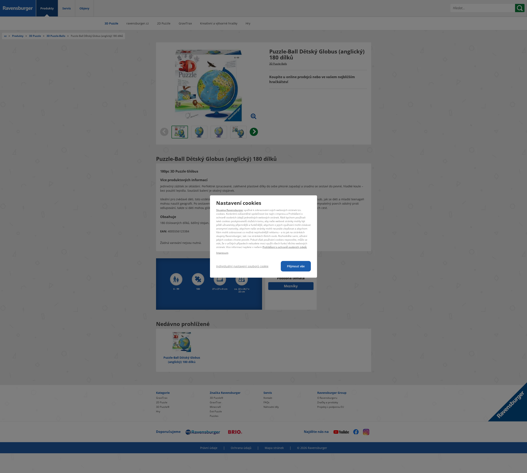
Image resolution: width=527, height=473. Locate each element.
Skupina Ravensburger (229, 210)
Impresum (222, 253)
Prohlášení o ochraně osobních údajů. (284, 247)
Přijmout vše (296, 266)
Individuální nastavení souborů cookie (242, 266)
